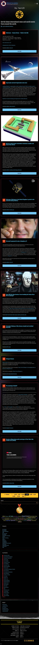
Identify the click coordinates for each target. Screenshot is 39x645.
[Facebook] (25, 641)
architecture (4, 542)
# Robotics (13, 45)
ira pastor (16, 519)
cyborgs (16, 315)
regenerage (8, 520)
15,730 (18, 496)
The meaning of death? (11, 386)
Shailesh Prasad (7, 315)
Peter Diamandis (5, 531)
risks (18, 520)
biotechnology (32, 516)
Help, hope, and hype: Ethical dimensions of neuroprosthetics (21, 308)
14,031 (34, 494)
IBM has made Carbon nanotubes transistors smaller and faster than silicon (20, 144)
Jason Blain (6, 591)
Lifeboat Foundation (7, 640)
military (11, 106)
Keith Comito (5, 362)
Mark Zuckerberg (5, 537)
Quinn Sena (6, 559)
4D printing (4, 530)
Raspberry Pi (23, 252)
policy (25, 315)
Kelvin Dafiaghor (7, 566)
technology (29, 520)
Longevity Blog (5, 605)
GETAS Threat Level (19, 622)
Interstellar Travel (11, 519)
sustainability (25, 520)
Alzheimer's (7, 516)
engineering (18, 315)
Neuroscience (34, 519)
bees (3, 547)
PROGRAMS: (21, 634)
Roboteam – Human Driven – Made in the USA (17, 33)
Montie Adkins (6, 592)
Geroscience (4, 604)
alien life (3, 539)
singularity (20, 520)
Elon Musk (4, 534)
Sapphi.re (17, 640)
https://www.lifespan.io (17, 371)
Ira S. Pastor (6, 594)
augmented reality (5, 545)
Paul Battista (6, 563)
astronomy (4, 544)
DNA (3, 532)
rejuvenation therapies (22, 394)
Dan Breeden (6, 560)
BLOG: (21, 629)
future (23, 517)
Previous (7, 494)
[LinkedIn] (29, 641)
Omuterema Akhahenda (8, 572)
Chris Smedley (6, 595)
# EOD (9, 45)
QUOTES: (21, 637)
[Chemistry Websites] (19, 509)
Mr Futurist (4, 607)
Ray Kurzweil (4, 533)
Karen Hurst (6, 567)
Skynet (3, 536)
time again (10, 406)
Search (37, 503)
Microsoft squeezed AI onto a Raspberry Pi (16, 241)
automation (4, 546)
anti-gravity (4, 541)
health (29, 518)
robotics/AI (11, 48)
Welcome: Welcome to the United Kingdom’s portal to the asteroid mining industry (20, 200)
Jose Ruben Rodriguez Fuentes (9, 569)
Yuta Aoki (5, 576)
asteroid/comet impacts (6, 543)
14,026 (15, 494)
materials (11, 210)
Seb (4, 588)
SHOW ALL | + (3, 597)
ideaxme (3, 519)
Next (23, 496)
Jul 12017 (4, 33)
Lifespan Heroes (10, 359)
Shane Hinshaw (7, 580)
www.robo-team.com (7, 42)
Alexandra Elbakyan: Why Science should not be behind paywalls (19, 326)
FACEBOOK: (12, 626)
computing (11, 170)
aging (3, 516)
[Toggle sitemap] (35, 3)
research (16, 520)
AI (5, 516)
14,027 (19, 494)
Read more (19, 51)
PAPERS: (21, 635)
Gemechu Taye (6, 565)
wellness (20, 522)
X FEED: (13, 629)
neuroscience (22, 315)
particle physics (20, 170)
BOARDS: (21, 630)
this (18, 406)
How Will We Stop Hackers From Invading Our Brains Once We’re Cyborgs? (20, 295)
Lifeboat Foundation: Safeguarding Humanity (17, 3)
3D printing (4, 529)
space (13, 210)
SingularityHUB (5, 611)
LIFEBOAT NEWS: (22, 626)
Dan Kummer (6, 570)
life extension (15, 374)
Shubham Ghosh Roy (8, 558)
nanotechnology (15, 170)
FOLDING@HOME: (13, 634)
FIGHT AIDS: (14, 632)
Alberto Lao (6, 578)
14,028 (22, 494)
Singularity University (6, 535)
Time (5, 406)
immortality (7, 519)
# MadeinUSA (5, 45)
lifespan (25, 519)
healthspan (33, 517)
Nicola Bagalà (7, 428)
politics (36, 519)
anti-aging (11, 516)
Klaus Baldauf (7, 48)
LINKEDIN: (13, 627)
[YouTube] (31, 641)
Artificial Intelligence (15, 516)
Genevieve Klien (7, 555)
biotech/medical (12, 315)
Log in (3, 26)
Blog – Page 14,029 (19, 8)
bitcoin (36, 516)
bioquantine (20, 516)
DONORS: (16, 630)
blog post (10, 255)
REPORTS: (21, 632)
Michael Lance (6, 590)
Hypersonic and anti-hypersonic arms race (16, 83)
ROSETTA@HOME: (13, 635)
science (10, 347)
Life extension (21, 519)
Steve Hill (6, 347)
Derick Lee (6, 577)
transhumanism (33, 520)
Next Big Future (5, 608)
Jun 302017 (4, 83)
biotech (28, 516)
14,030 (31, 494)
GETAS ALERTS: (22, 627)
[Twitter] (27, 641)
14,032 (13, 496)
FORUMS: (17, 637)
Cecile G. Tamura (7, 574)
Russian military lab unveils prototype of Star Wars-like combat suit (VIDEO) (19, 440)
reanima (4, 520)
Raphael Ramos (7, 581)
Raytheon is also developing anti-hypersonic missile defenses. (15, 98)
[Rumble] (33, 641)
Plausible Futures (5, 609)
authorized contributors (9, 26)
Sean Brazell (6, 584)
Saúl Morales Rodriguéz (8, 556)
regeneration (13, 520)
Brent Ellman (6, 587)
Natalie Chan (6, 583)
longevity (29, 519)
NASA (32, 519)
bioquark (24, 516)
